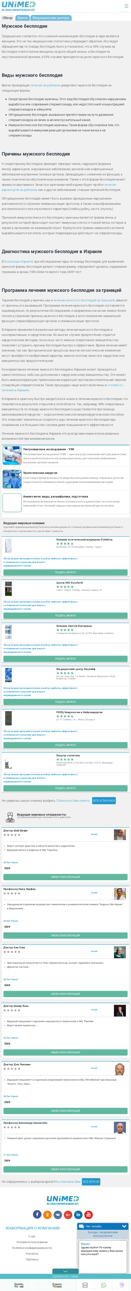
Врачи (22, 18)
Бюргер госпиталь (68, 755)
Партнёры (32, 1259)
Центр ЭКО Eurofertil (69, 582)
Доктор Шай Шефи (15, 830)
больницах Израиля (18, 261)
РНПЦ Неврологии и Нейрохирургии (79, 712)
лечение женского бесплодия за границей (84, 300)
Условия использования (32, 1242)
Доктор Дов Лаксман (17, 1064)
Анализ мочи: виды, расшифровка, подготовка (55, 496)
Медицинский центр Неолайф (75, 669)
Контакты (32, 1253)
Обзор (7, 18)
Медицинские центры (51, 18)
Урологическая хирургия (40, 473)
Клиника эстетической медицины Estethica (84, 539)
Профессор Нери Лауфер (19, 889)
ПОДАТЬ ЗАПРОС (65, 572)
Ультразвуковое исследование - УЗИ (48, 449)
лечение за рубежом (45, 85)
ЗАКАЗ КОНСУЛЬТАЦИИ (65, 877)
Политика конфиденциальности (32, 1248)
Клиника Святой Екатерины (74, 626)
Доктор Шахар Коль (16, 1006)
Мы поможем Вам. (68, 1181)
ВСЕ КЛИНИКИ (104, 800)
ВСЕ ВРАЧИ (91, 1181)
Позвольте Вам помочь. (73, 800)
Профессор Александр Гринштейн (25, 1123)
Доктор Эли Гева (14, 947)
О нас (32, 1236)
